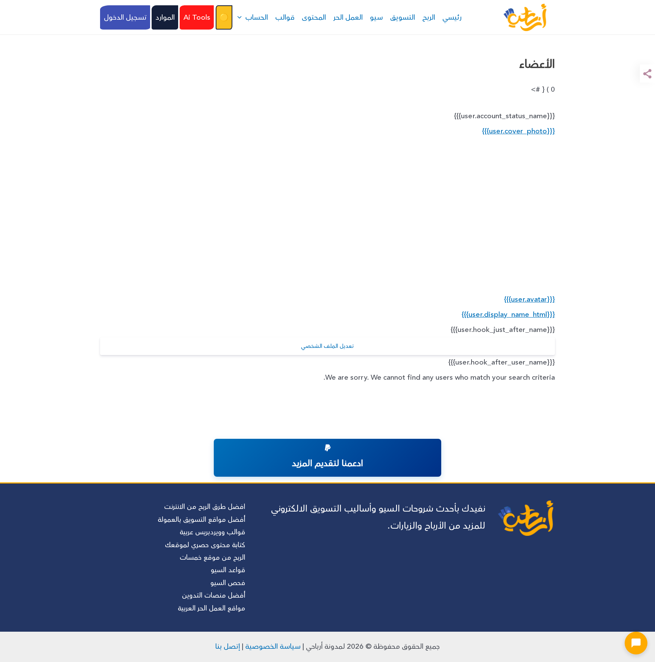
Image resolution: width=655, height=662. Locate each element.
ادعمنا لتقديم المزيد (327, 463)
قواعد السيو (228, 570)
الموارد (165, 17)
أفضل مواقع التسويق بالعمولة (201, 519)
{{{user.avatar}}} (529, 299)
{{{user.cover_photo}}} (518, 131)
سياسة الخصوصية (273, 646)
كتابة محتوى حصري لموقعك (205, 545)
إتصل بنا (227, 646)
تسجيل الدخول (125, 17)
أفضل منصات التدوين (213, 595)
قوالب (285, 17)
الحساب (256, 17)
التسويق (402, 17)
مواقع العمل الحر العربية (211, 608)
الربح (428, 17)
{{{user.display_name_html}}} (508, 314)
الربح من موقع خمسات (212, 557)
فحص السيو (227, 582)
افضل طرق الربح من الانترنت (204, 506)
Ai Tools (196, 17)
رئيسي (452, 17)
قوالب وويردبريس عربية (212, 532)
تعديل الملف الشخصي (327, 346)
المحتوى (314, 17)
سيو (376, 17)
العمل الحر (348, 17)
